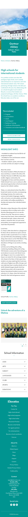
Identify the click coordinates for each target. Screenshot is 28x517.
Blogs (14, 455)
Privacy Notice (14, 464)
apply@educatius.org (14, 480)
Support (14, 458)
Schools (8, 61)
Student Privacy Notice (14, 468)
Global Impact (14, 449)
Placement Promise (14, 421)
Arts (4, 366)
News (14, 452)
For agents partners (14, 428)
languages (6, 375)
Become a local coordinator (14, 434)
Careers (14, 461)
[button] (25, 329)
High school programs (14, 415)
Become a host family (14, 425)
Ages (4, 362)
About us (14, 446)
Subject (5, 371)
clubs (4, 380)
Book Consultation (14, 139)
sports (5, 385)
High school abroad (14, 412)
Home (2, 61)
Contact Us (14, 409)
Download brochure (14, 135)
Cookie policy (14, 471)
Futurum (14, 437)
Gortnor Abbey (13, 296)
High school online (14, 418)
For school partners (14, 431)
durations (6, 389)
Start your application (9, 302)
